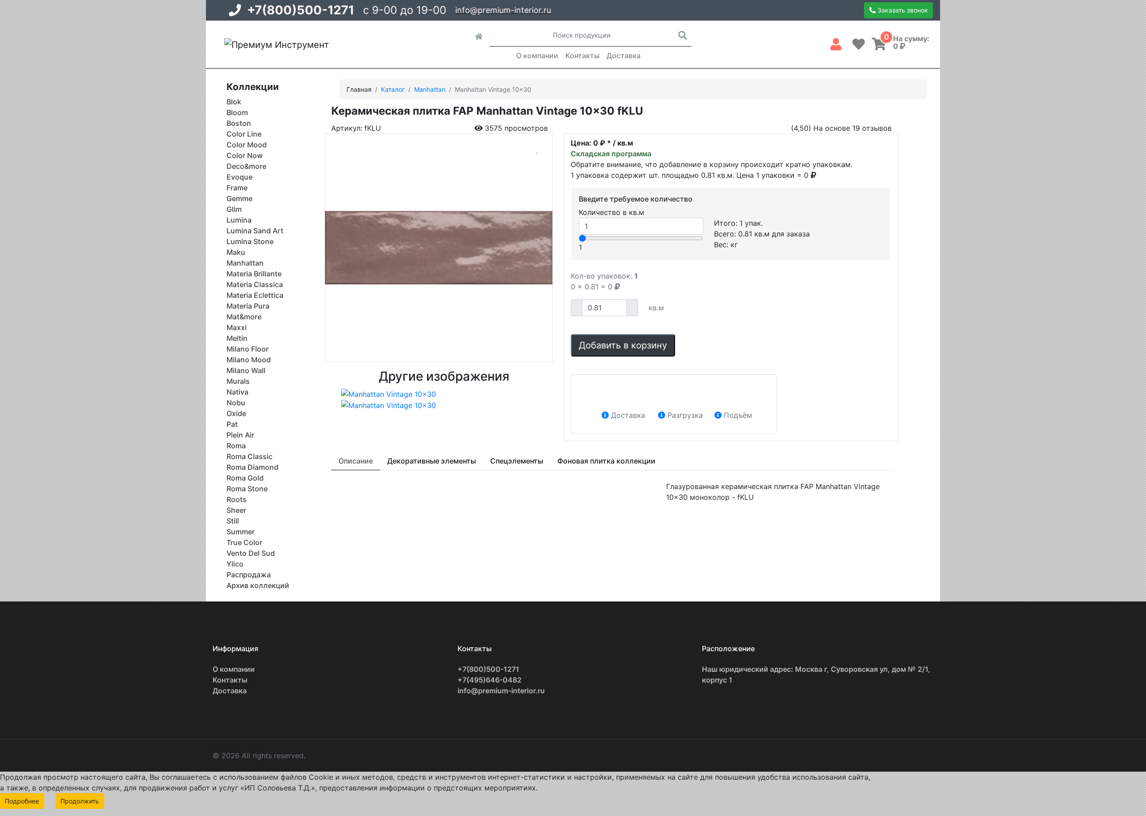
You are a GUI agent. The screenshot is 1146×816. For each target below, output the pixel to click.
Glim (234, 209)
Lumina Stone (250, 241)
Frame (237, 187)
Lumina (239, 219)
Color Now (245, 155)
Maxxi (237, 327)
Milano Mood (249, 359)
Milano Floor (248, 348)
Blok (234, 101)
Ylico (235, 563)
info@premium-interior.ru (503, 10)
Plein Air (240, 434)
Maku (236, 252)
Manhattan (245, 262)
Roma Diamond (252, 467)
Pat (232, 424)
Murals (238, 381)
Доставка (624, 55)
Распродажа (249, 574)
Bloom (237, 112)
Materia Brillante (254, 273)
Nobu (236, 402)
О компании (537, 55)
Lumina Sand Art (255, 230)
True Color (244, 542)
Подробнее (22, 801)
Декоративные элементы (431, 460)
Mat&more (244, 316)
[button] (836, 42)
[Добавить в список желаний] (538, 147)
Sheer (236, 510)
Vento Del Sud (251, 553)
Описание (355, 460)
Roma (236, 445)
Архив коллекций (258, 585)
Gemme (239, 198)
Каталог (393, 89)
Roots (237, 499)
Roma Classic (250, 456)
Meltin (237, 338)
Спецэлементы (516, 460)
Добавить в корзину (623, 345)
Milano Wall (246, 370)
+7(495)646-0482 (490, 679)
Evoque (239, 176)
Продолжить (79, 801)
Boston (239, 123)
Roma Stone (247, 488)
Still (233, 520)
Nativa (237, 391)
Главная (359, 89)
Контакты (582, 55)
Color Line (244, 133)
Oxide (236, 413)
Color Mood (247, 144)
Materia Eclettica (255, 295)
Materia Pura (248, 305)
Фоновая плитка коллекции (606, 460)
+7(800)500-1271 (300, 10)
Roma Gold (245, 477)
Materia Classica (255, 284)
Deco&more (246, 166)
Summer (241, 531)
